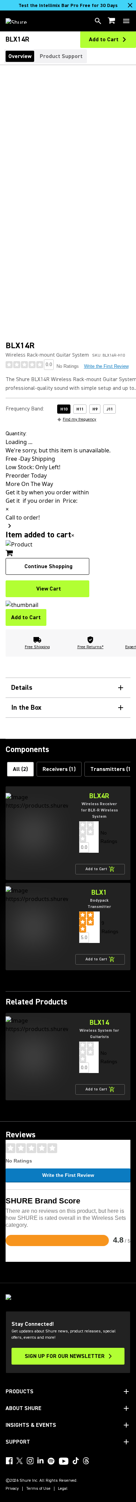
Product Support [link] (61, 56)
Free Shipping (37, 647)
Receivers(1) (59, 769)
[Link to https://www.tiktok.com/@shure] (75, 1460)
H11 (79, 409)
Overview (19, 56)
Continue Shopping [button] (48, 566)
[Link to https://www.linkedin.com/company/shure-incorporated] (40, 1460)
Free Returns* (90, 647)
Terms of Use (38, 1489)
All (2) (20, 769)
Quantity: (16, 433)
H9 (94, 409)
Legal (63, 1489)
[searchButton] (98, 21)
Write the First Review (106, 366)
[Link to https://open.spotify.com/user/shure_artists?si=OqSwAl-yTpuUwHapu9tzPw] (51, 1461)
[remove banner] (130, 5)
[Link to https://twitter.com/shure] (19, 1460)
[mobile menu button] (126, 21)
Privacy (12, 1489)
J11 (109, 409)
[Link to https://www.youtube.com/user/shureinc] (64, 1461)
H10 (63, 409)
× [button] (72, 535)
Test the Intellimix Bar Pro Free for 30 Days (68, 5)
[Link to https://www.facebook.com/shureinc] (9, 1460)
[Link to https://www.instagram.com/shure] (30, 1460)
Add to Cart (26, 617)
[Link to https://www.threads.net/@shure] (86, 1460)
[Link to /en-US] (21, 21)
